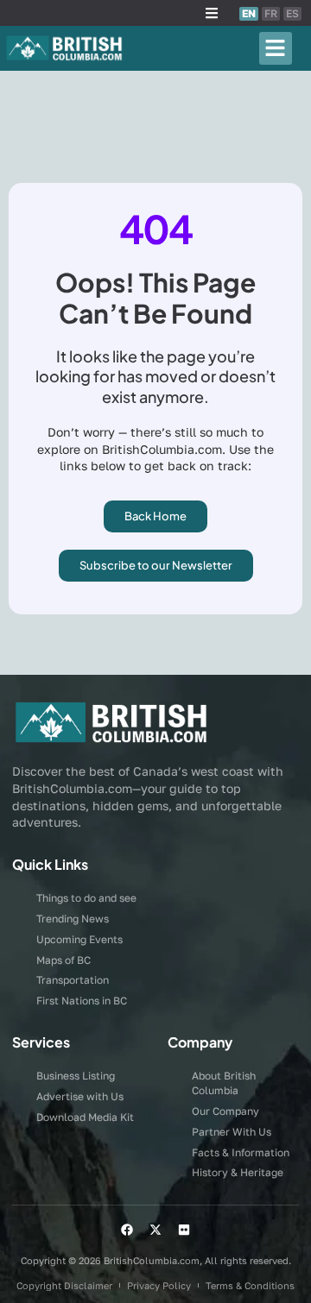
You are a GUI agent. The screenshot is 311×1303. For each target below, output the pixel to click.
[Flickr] (184, 1230)
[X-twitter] (155, 1230)
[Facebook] (127, 1230)
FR (270, 13)
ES (292, 13)
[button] (211, 13)
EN (249, 13)
